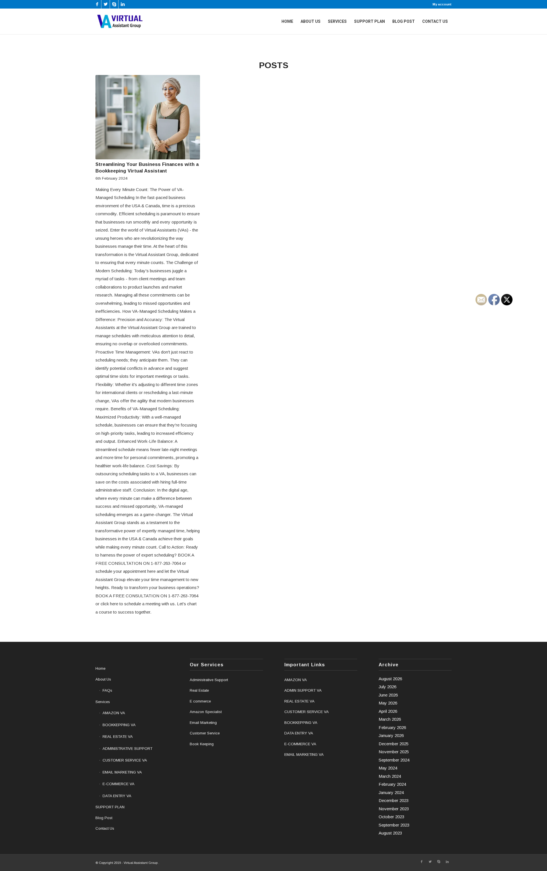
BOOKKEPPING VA (119, 725)
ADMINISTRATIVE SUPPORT (127, 748)
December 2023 (394, 800)
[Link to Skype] (114, 4)
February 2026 (392, 727)
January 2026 (391, 735)
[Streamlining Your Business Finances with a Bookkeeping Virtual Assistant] (147, 117)
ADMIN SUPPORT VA (303, 690)
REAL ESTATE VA (118, 736)
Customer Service (205, 733)
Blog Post (103, 818)
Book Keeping (202, 744)
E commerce (200, 701)
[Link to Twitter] (105, 4)
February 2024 (392, 784)
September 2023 (394, 825)
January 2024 (391, 792)
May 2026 (388, 703)
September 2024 (394, 760)
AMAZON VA (114, 713)
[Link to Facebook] (97, 4)
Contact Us (104, 828)
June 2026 (388, 695)
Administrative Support (209, 680)
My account (442, 4)
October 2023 (391, 816)
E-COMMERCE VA (118, 784)
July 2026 (387, 686)
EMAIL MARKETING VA (122, 772)
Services (102, 702)
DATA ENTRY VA (117, 796)
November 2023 (394, 808)
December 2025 (394, 743)
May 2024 (388, 768)
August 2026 (390, 678)
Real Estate (199, 690)
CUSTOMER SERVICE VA (125, 760)
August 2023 (390, 833)
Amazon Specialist (206, 712)
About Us (103, 679)
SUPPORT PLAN (109, 807)
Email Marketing (203, 722)
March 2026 (390, 719)
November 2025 (394, 751)
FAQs (107, 690)
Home (100, 668)
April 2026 (388, 711)
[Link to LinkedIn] (123, 4)
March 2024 (390, 776)
